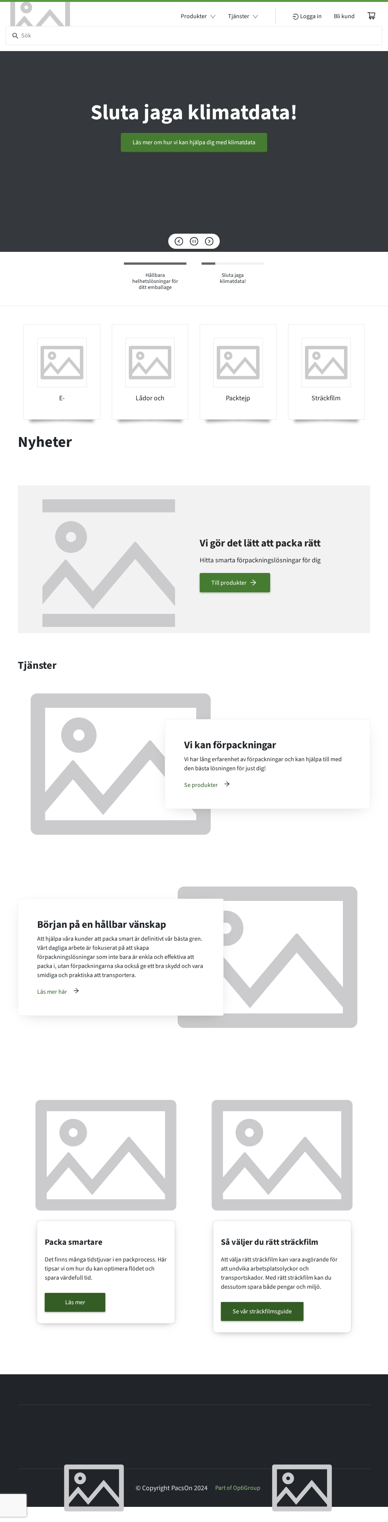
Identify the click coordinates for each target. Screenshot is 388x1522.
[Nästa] (209, 241)
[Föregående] (178, 241)
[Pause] (194, 241)
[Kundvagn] (371, 15)
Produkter (194, 16)
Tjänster (238, 16)
